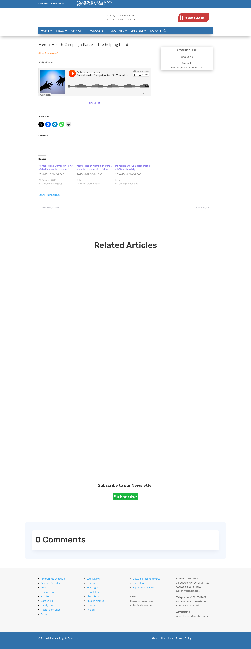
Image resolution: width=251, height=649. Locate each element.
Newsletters (93, 592)
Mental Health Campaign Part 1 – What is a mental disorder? (105, 419)
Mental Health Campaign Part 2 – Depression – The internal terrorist (113, 382)
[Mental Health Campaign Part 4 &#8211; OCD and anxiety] (134, 174)
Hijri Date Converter (144, 587)
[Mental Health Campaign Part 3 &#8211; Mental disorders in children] (96, 174)
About (155, 638)
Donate (155, 30)
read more (53, 278)
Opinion (76, 30)
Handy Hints (48, 605)
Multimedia (118, 30)
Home (45, 30)
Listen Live (139, 583)
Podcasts (96, 30)
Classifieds (93, 596)
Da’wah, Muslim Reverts (146, 578)
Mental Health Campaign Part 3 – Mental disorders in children (106, 345)
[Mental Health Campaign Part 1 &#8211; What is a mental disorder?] (57, 174)
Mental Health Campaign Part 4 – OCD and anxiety (95, 308)
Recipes (91, 609)
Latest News (94, 578)
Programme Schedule (53, 578)
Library (91, 605)
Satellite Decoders (51, 583)
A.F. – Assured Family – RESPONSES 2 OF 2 (87, 456)
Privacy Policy (183, 638)
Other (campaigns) (48, 53)
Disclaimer (167, 638)
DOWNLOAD (94, 103)
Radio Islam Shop (51, 609)
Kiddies (45, 596)
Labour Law (47, 592)
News (60, 30)
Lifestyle (137, 30)
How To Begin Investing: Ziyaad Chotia (83, 271)
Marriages (92, 587)
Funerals (92, 583)
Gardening (47, 600)
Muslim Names (95, 600)
